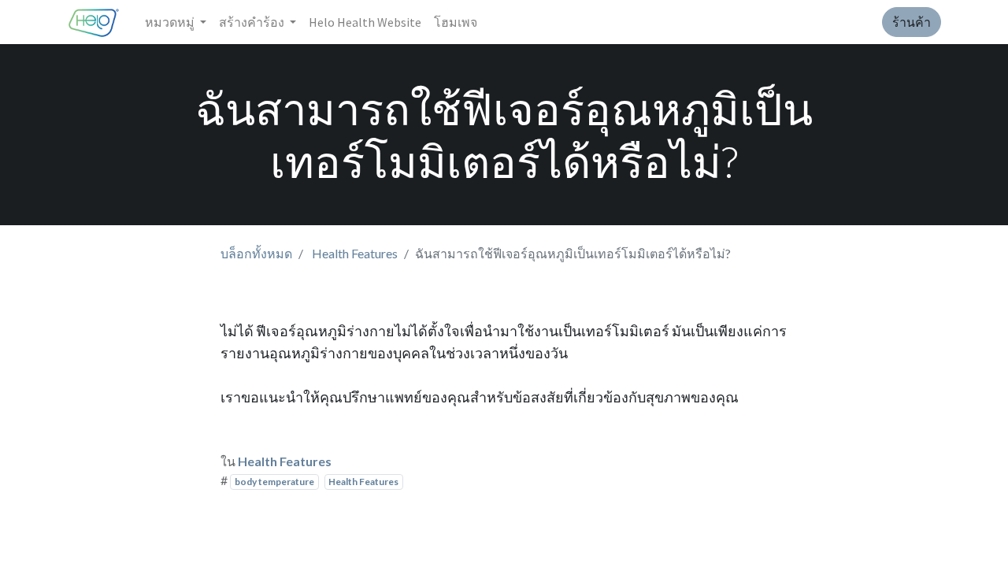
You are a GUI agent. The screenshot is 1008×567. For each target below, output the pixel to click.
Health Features (355, 253)
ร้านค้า (911, 21)
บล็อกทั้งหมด (256, 253)
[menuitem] (365, 22)
